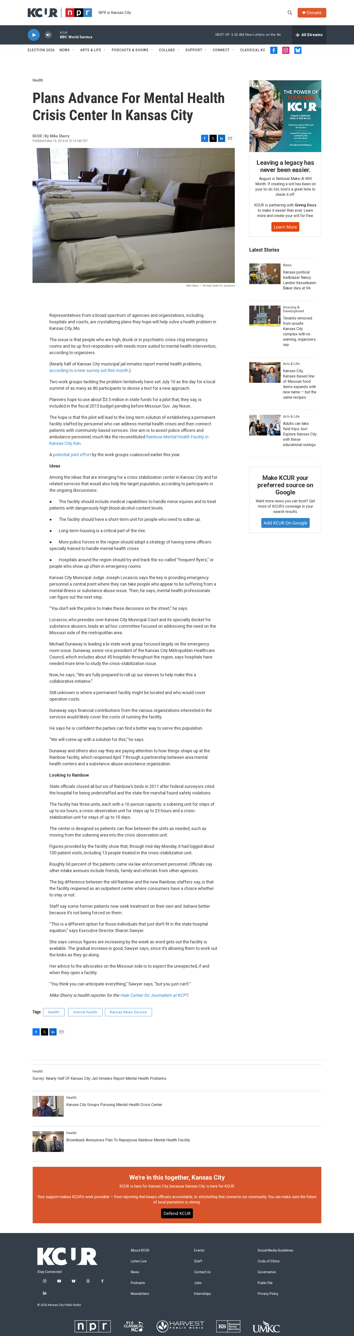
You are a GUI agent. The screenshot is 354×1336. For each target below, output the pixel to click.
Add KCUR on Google (285, 523)
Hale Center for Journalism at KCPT (154, 995)
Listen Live (139, 1261)
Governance (267, 1272)
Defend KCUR (177, 1213)
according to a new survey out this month (88, 370)
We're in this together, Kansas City (177, 1177)
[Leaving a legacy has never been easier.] (285, 116)
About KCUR (140, 1250)
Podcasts (138, 1283)
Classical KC (252, 50)
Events (199, 1250)
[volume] (48, 35)
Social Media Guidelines (275, 1250)
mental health (85, 1012)
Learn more (285, 227)
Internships (202, 1294)
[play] (34, 35)
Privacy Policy (268, 1294)
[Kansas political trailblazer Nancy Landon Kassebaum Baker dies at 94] (265, 273)
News (64, 50)
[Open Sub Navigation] (73, 50)
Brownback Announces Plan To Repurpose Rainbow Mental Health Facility (128, 1140)
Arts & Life (90, 50)
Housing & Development (293, 309)
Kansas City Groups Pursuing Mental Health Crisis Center (114, 1104)
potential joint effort (72, 454)
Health (38, 80)
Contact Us (202, 1272)
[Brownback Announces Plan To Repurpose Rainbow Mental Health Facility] (48, 1141)
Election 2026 (41, 50)
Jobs (198, 1283)
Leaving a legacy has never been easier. (285, 166)
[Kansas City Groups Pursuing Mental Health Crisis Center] (48, 1106)
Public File (265, 1283)
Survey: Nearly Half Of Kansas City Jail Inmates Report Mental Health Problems (99, 1078)
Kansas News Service (128, 1012)
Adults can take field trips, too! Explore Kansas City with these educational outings (300, 434)
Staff (198, 1261)
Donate (314, 12)
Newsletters (140, 1294)
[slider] (56, 34)
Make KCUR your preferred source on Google (285, 485)
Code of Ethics (269, 1261)
